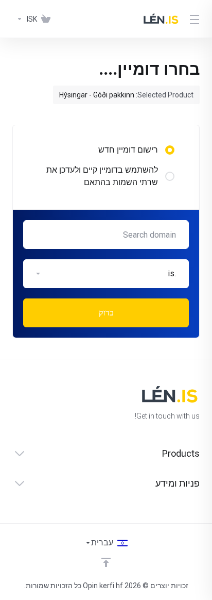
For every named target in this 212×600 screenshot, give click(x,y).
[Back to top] (106, 562)
